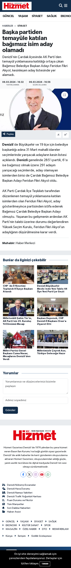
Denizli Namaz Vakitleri (19, 492)
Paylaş (10, 134)
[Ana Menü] (65, 5)
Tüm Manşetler (15, 504)
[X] (29, 474)
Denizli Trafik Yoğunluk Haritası (24, 496)
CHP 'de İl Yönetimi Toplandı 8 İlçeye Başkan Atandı (18, 289)
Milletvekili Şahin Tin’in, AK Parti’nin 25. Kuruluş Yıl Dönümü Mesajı (17, 321)
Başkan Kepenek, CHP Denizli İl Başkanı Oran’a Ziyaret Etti (51, 321)
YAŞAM (23, 16)
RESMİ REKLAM (60, 529)
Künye (9, 536)
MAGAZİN (11, 529)
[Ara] (61, 5)
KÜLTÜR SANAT (30, 525)
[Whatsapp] (48, 474)
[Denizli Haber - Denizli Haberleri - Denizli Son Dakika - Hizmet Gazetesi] (17, 6)
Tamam (45, 564)
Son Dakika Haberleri (18, 508)
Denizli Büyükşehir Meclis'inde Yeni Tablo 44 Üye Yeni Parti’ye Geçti (52, 289)
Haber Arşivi (14, 511)
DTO (44, 529)
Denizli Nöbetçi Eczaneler (21, 485)
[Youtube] (42, 474)
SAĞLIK (52, 16)
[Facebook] (23, 474)
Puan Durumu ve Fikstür (20, 500)
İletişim (22, 536)
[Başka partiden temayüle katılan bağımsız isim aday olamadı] (35, 109)
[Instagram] (35, 474)
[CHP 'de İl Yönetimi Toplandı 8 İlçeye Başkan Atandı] (18, 274)
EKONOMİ (11, 525)
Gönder (10, 410)
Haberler (7, 26)
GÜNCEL (8, 16)
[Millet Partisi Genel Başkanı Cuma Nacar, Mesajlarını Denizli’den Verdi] (18, 339)
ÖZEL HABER (30, 529)
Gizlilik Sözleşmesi (41, 536)
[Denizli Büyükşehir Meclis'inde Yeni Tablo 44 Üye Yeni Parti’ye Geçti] (52, 274)
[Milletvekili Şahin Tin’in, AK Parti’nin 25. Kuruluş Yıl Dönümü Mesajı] (18, 306)
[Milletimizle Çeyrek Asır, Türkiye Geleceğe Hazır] (52, 339)
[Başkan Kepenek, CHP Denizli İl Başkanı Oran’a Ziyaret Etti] (52, 306)
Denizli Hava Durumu (18, 488)
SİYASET (37, 16)
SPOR (47, 525)
